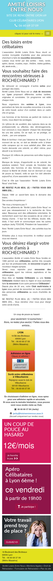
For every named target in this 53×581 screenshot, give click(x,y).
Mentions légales (34, 565)
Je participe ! (27, 506)
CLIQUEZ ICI (12, 542)
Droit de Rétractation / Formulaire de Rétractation (26, 567)
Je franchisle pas (12, 457)
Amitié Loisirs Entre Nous (13, 565)
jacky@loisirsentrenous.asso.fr (28, 413)
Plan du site (46, 568)
